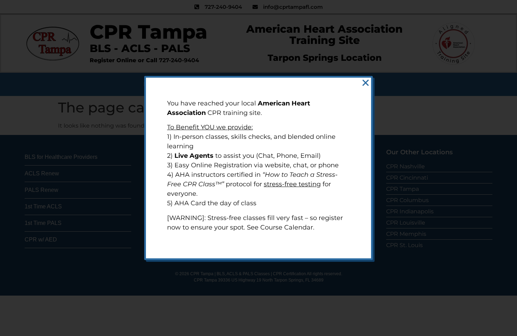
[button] (365, 82)
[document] (258, 168)
